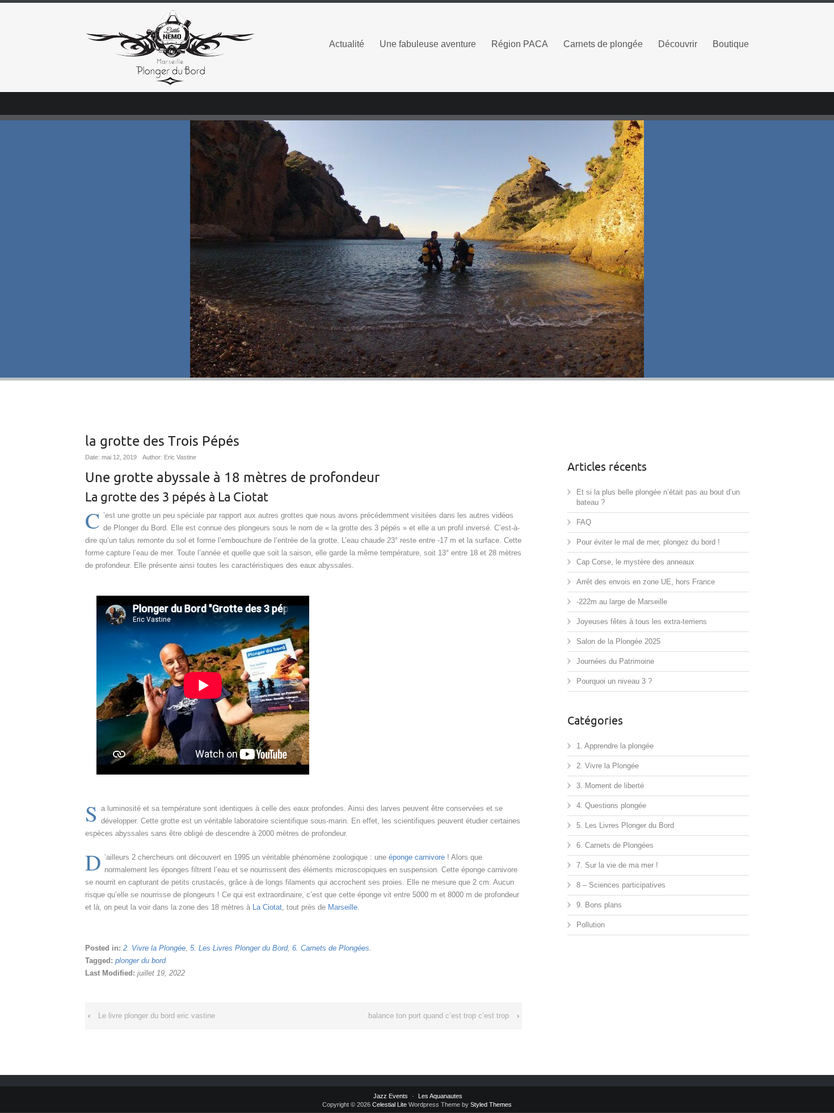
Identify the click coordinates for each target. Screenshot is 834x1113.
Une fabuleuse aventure (428, 44)
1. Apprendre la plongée (615, 746)
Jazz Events (390, 1096)
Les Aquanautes (440, 1096)
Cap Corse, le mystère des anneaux (635, 562)
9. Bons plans (599, 905)
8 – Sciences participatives (620, 885)
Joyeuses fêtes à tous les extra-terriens (641, 621)
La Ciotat (267, 907)
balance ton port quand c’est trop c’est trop (438, 1015)
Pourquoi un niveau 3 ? (614, 681)
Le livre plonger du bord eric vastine (156, 1015)
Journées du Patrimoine (615, 661)
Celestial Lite (389, 1104)
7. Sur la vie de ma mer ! (617, 865)
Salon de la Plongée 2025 (618, 641)
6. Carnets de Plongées (330, 948)
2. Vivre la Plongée (154, 948)
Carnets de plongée (603, 44)
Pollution (590, 924)
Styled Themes (491, 1104)
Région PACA (519, 44)
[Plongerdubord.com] (190, 47)
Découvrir (677, 44)
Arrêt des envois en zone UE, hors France (645, 582)
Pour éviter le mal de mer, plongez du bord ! (648, 542)
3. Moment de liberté (610, 785)
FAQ (583, 522)
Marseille (342, 907)
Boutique (731, 44)
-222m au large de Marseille (621, 601)
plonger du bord (140, 960)
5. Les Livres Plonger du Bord (239, 948)
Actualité (346, 44)
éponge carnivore (417, 857)
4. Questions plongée (611, 805)
